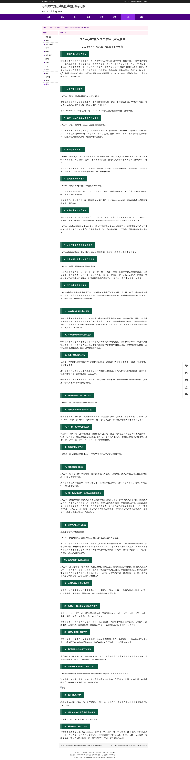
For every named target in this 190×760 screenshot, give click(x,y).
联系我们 (112, 752)
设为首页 (126, 1)
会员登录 (45, 1)
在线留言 (139, 1)
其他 (58, 27)
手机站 (146, 1)
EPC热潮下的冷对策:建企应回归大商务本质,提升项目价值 (130, 745)
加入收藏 (133, 1)
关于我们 (77, 752)
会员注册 (51, 1)
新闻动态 (91, 752)
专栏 (52, 27)
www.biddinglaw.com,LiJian (95, 757)
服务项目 (98, 752)
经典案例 (84, 752)
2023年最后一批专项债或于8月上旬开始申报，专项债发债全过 (84, 745)
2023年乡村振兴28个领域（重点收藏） (104, 46)
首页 (44, 27)
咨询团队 (105, 752)
